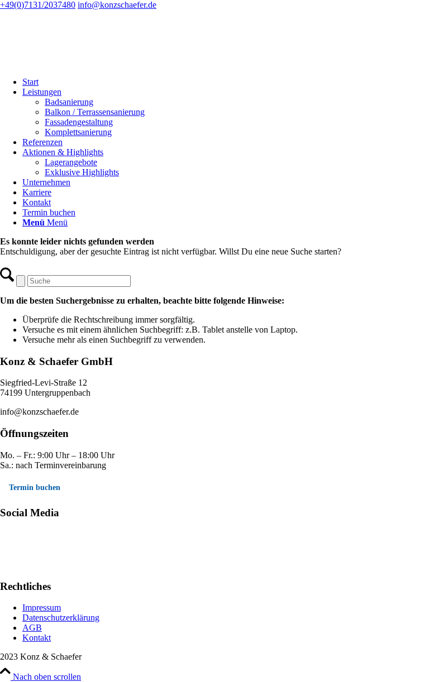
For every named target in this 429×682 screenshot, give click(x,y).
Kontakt (36, 637)
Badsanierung (69, 102)
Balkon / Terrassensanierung (95, 112)
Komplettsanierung (78, 132)
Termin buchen (34, 487)
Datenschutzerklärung (60, 617)
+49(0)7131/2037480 (37, 4)
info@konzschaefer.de (117, 4)
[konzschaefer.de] (84, 63)
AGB (32, 627)
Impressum (41, 607)
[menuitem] (225, 82)
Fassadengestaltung (79, 122)
